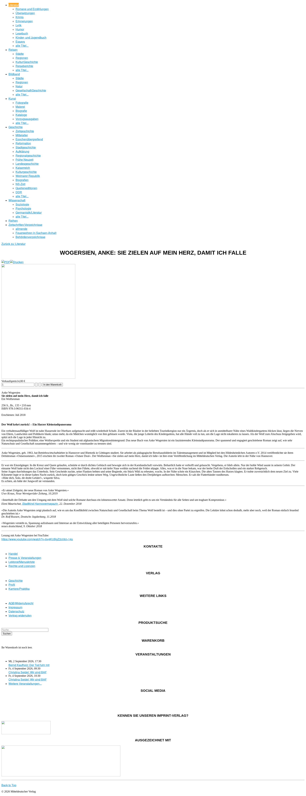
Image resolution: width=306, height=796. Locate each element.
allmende (21, 229)
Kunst (12, 98)
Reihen (13, 221)
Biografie (21, 111)
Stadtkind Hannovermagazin (40, 504)
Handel (13, 554)
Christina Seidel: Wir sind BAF (27, 672)
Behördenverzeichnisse (30, 237)
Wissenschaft (16, 200)
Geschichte (15, 127)
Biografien (22, 180)
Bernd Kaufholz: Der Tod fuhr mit (28, 665)
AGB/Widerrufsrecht (20, 603)
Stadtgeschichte (26, 147)
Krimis (20, 17)
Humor (20, 29)
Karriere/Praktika (19, 589)
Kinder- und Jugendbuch (31, 37)
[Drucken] (17, 262)
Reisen (13, 50)
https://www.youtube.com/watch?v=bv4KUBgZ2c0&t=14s (37, 539)
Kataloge (21, 115)
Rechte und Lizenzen (21, 566)
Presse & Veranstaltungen (24, 558)
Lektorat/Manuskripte (21, 562)
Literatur (13, 5)
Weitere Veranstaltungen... (25, 684)
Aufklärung (22, 151)
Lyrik (18, 25)
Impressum (15, 607)
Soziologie (22, 204)
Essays (20, 41)
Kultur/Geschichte (27, 62)
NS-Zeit (20, 184)
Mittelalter (22, 135)
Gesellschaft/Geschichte (31, 90)
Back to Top (8, 785)
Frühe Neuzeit (24, 160)
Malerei (20, 107)
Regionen (22, 58)
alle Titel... (22, 46)
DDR (19, 192)
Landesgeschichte (27, 164)
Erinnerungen (24, 21)
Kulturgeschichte (26, 172)
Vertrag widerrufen (20, 615)
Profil (11, 585)
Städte (20, 54)
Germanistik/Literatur (29, 212)
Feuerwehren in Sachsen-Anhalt (36, 233)
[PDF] (5, 262)
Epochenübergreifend (29, 139)
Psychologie (23, 208)
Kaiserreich (23, 168)
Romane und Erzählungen (32, 9)
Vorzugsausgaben (27, 119)
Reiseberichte (24, 66)
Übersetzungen (25, 13)
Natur (19, 86)
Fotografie (22, 103)
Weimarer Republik (28, 176)
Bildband (14, 74)
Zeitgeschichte (25, 131)
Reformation (23, 143)
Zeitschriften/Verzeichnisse (25, 225)
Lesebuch (22, 33)
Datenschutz (16, 611)
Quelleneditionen (26, 188)
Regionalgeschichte (28, 155)
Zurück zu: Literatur (13, 244)
